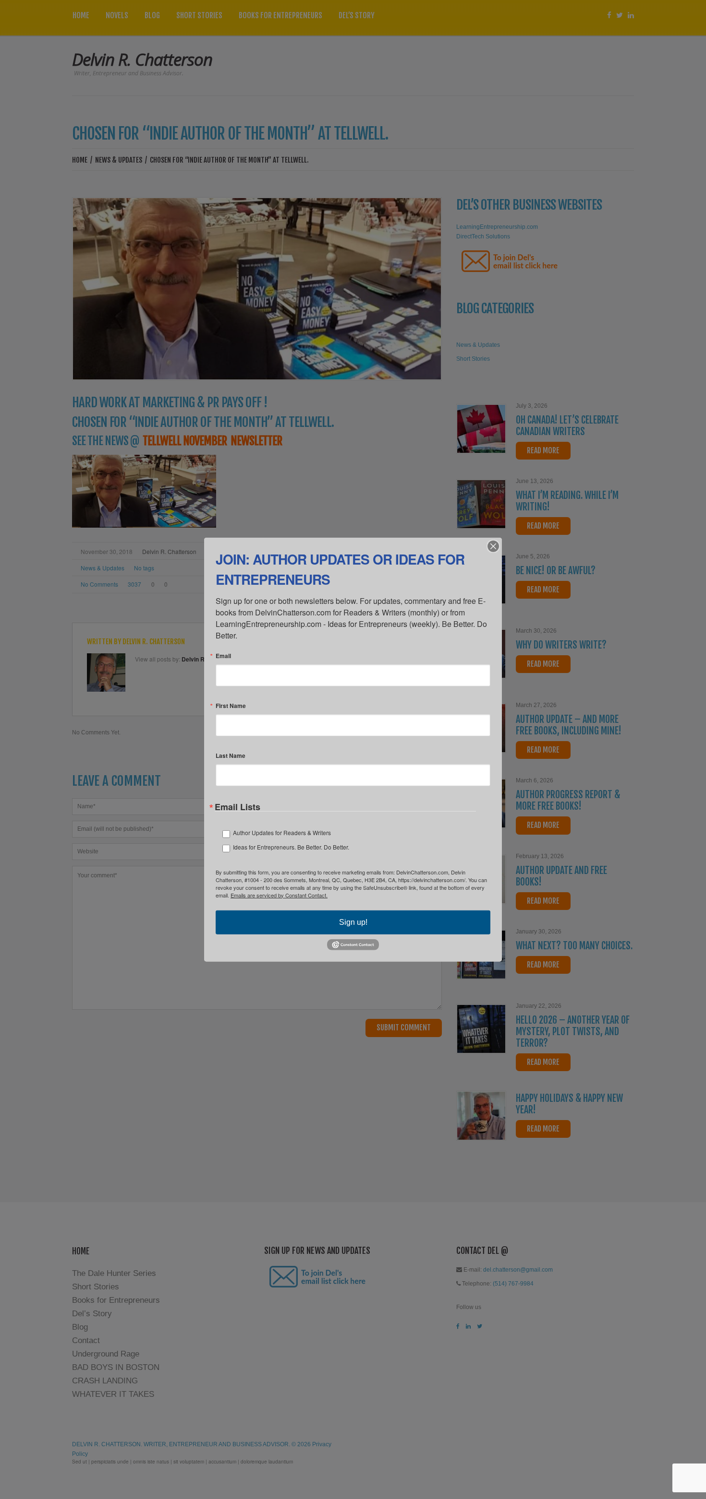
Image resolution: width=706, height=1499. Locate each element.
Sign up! (353, 922)
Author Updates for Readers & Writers (282, 832)
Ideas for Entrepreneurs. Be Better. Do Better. (291, 846)
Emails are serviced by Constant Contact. (279, 894)
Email (223, 655)
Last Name (230, 755)
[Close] (493, 546)
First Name (231, 705)
